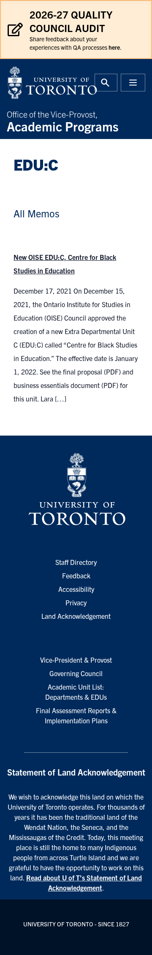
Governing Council (76, 673)
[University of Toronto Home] (39, 82)
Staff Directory (76, 562)
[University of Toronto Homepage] (76, 489)
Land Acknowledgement (76, 616)
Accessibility (76, 589)
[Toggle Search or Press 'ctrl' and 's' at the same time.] (106, 82)
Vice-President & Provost (76, 659)
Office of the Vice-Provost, (63, 120)
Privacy (76, 602)
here (114, 47)
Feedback (76, 575)
